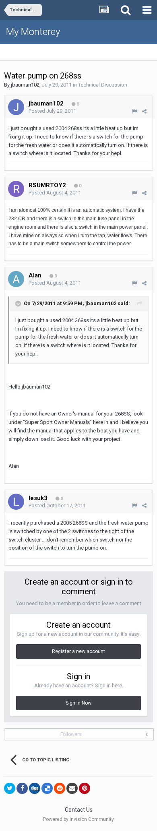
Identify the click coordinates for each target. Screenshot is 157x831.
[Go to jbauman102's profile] (16, 107)
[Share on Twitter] (9, 788)
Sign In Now (78, 703)
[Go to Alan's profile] (16, 279)
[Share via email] (72, 788)
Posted (52, 111)
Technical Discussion (102, 85)
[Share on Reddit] (59, 788)
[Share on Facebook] (22, 788)
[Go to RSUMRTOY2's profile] (16, 189)
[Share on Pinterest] (84, 788)
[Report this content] (134, 111)
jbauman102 (25, 85)
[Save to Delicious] (47, 788)
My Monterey (33, 31)
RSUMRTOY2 (47, 185)
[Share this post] (144, 111)
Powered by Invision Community (78, 819)
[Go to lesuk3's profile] (16, 502)
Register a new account (78, 651)
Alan (35, 275)
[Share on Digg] (34, 788)
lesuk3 (38, 498)
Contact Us (79, 809)
